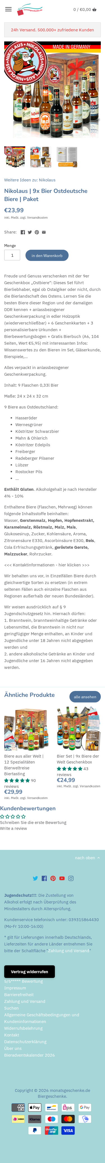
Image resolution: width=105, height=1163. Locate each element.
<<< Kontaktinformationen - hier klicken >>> (47, 565)
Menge (10, 245)
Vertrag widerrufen (29, 971)
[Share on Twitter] (30, 231)
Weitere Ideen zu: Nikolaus (29, 180)
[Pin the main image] (37, 231)
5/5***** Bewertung (23, 981)
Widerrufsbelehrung (23, 1028)
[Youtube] (62, 878)
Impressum (15, 988)
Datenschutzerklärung (25, 1041)
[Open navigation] (8, 9)
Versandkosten (37, 217)
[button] (17, 780)
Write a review (13, 828)
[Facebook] (44, 878)
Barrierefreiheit (19, 994)
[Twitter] (35, 878)
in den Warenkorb (47, 255)
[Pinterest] (53, 878)
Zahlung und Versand (68, 950)
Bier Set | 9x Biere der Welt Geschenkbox (78, 759)
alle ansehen (85, 696)
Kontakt (11, 1035)
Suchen (11, 1008)
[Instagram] (71, 878)
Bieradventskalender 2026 (29, 1055)
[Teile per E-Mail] (44, 231)
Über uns (13, 1048)
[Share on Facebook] (23, 231)
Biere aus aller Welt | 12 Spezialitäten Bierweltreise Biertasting (24, 764)
